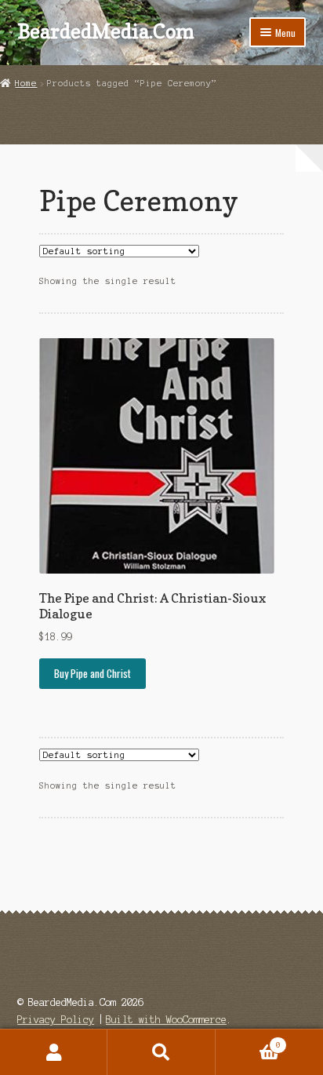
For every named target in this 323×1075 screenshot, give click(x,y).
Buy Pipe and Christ (92, 673)
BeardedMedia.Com (105, 31)
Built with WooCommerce (166, 1020)
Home (26, 83)
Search (161, 1052)
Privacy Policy (55, 1020)
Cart (248, 1041)
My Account (53, 1052)
